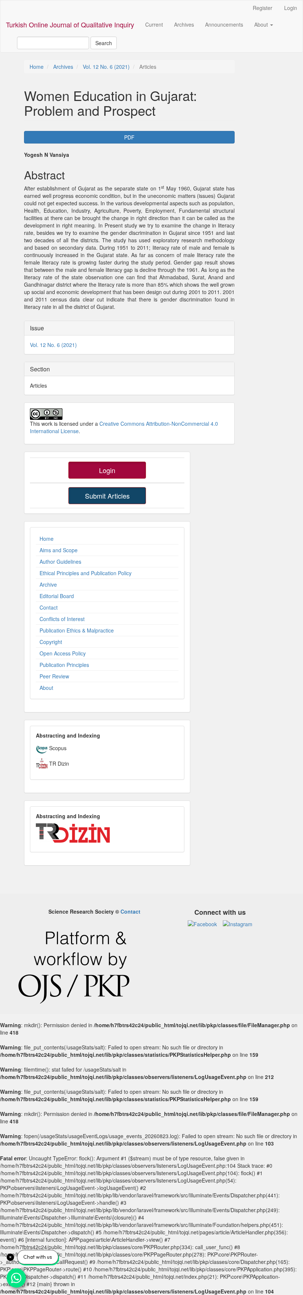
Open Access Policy (63, 653)
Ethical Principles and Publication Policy (86, 573)
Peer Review (54, 676)
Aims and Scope (59, 550)
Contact (49, 607)
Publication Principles (64, 664)
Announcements (224, 24)
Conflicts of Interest (62, 619)
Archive (48, 584)
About (46, 687)
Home (37, 66)
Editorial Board (57, 596)
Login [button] (107, 470)
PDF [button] (129, 137)
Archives (184, 24)
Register (262, 7)
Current (154, 24)
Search (103, 43)
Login (290, 7)
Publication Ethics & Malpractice (77, 630)
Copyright (51, 641)
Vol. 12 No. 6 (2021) (106, 66)
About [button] (261, 24)
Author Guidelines (60, 561)
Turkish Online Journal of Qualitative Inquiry (70, 24)
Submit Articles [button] (107, 495)
